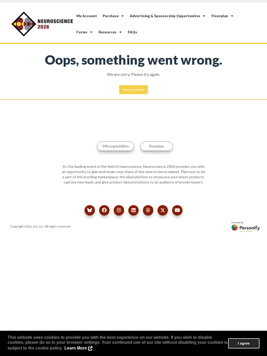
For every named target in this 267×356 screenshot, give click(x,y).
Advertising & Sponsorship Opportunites (166, 16)
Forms (83, 32)
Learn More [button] (75, 348)
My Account (86, 16)
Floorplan (220, 16)
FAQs (132, 32)
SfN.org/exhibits (115, 146)
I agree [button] (244, 343)
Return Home (133, 89)
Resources (109, 32)
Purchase (112, 16)
